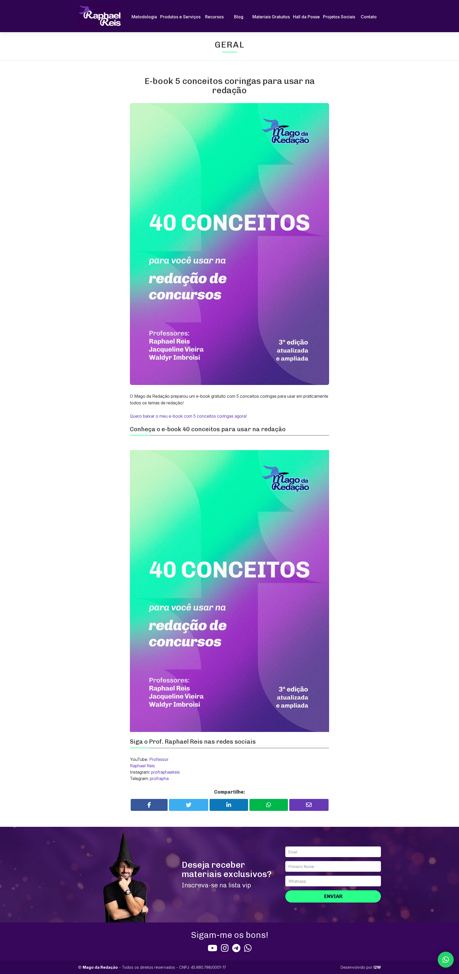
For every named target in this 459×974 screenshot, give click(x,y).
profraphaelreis (165, 772)
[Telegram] (236, 948)
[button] (446, 960)
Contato (369, 16)
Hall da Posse (306, 16)
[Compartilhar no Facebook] (149, 805)
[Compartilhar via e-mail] (309, 805)
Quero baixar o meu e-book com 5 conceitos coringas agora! (188, 416)
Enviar (333, 896)
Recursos (214, 16)
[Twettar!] (188, 805)
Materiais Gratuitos (271, 16)
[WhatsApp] (248, 948)
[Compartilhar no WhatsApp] (268, 805)
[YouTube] (212, 948)
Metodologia (144, 16)
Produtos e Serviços (180, 16)
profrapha (159, 778)
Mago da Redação (100, 967)
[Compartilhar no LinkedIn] (229, 805)
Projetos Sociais (339, 16)
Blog (238, 16)
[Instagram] (224, 948)
